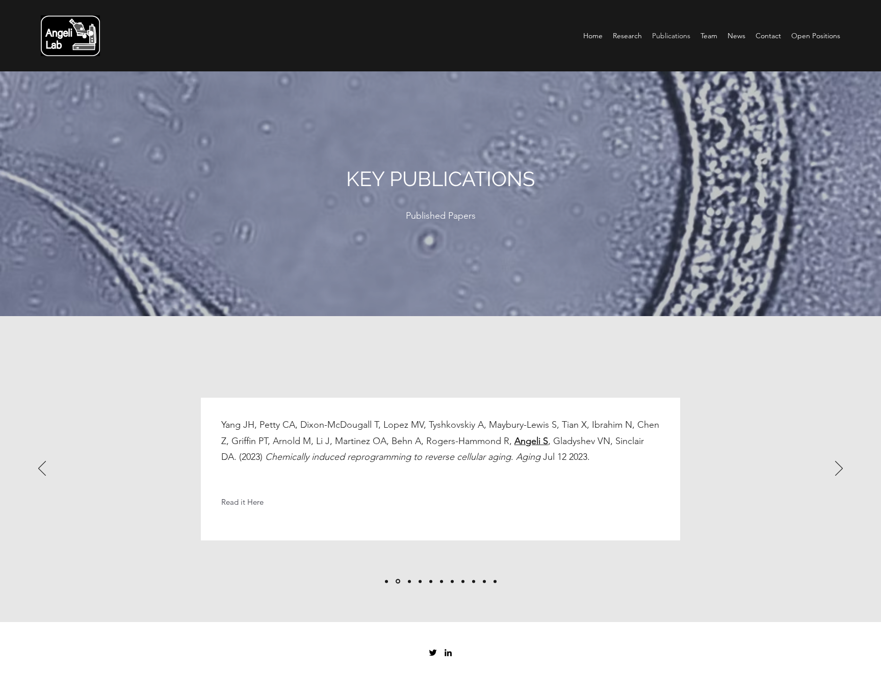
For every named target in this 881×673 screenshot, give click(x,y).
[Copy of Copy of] (386, 581)
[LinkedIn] (448, 653)
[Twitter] (433, 653)
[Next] (839, 469)
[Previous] (42, 469)
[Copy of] (397, 581)
